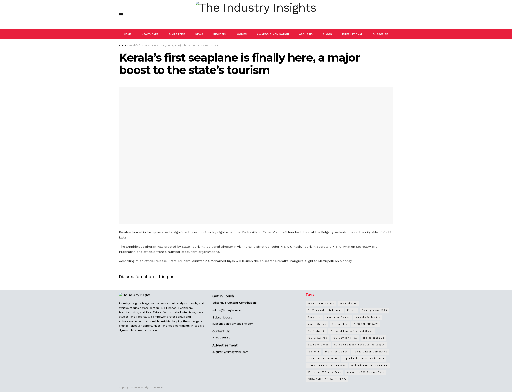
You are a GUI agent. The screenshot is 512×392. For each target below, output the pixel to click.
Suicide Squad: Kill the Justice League (359, 344)
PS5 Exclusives (317, 338)
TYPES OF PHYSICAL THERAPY (327, 365)
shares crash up (373, 338)
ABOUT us (306, 34)
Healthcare (150, 34)
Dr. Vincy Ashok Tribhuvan (325, 310)
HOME (128, 34)
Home (122, 45)
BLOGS (327, 34)
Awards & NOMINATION (273, 34)
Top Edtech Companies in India (363, 358)
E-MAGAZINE (177, 34)
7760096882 (221, 337)
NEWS (199, 34)
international (352, 34)
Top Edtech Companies (323, 358)
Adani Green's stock (321, 303)
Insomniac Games (338, 317)
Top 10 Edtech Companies (370, 351)
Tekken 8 (313, 351)
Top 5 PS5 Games (336, 351)
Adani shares (348, 303)
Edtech (351, 310)
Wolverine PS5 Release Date (365, 372)
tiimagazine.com (234, 310)
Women (242, 34)
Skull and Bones (318, 344)
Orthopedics (340, 324)
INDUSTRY (220, 34)
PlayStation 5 (316, 331)
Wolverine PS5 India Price (324, 372)
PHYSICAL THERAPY (365, 324)
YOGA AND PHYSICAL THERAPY (327, 379)
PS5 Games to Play (345, 338)
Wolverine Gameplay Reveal (369, 365)
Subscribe (380, 34)
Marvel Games (317, 324)
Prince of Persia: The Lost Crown (351, 331)
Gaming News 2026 (374, 310)
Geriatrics (314, 317)
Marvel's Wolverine (367, 317)
